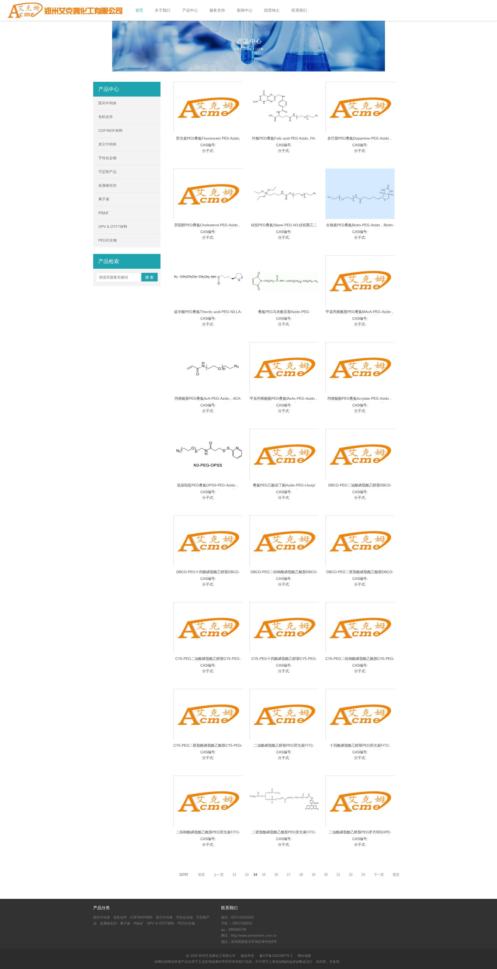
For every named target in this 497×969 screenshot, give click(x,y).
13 (246, 875)
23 (363, 875)
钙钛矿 (103, 213)
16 (276, 875)
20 (326, 875)
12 (234, 875)
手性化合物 (107, 158)
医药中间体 (107, 103)
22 (351, 875)
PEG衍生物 (107, 240)
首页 (201, 875)
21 (338, 875)
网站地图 (304, 956)
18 (301, 875)
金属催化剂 (107, 185)
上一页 (219, 875)
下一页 (379, 875)
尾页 (396, 875)
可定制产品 (107, 172)
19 (313, 875)
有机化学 (105, 117)
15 (264, 875)
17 (288, 875)
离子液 (103, 199)
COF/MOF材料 (110, 130)
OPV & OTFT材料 (112, 226)
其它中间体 (107, 144)
